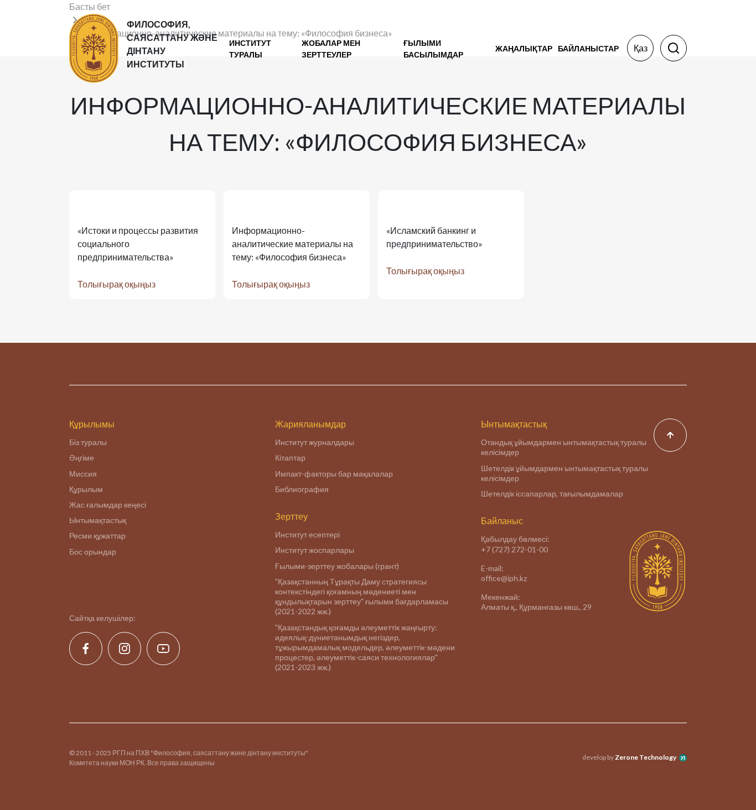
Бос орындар (92, 551)
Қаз (641, 48)
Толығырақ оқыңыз (116, 284)
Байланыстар (588, 48)
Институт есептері (307, 534)
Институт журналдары (314, 442)
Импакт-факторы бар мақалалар (334, 473)
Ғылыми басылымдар (433, 48)
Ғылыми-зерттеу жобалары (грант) (337, 566)
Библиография (302, 489)
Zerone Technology (645, 757)
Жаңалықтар (523, 48)
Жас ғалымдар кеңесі (107, 504)
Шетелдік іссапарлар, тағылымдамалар (552, 493)
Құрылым (86, 489)
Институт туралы (250, 48)
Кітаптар (290, 457)
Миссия (83, 473)
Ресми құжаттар (97, 535)
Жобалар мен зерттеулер (331, 48)
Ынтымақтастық (97, 520)
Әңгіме (81, 457)
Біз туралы (88, 442)
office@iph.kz (504, 578)
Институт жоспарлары (314, 550)
